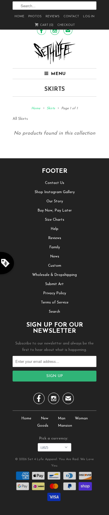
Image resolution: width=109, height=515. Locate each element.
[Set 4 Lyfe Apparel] (54, 51)
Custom (54, 266)
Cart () (46, 25)
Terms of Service (54, 302)
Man (61, 418)
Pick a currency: (54, 438)
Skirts (54, 89)
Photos (35, 16)
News (54, 256)
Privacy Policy (54, 293)
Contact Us (54, 183)
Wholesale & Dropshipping (54, 275)
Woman (81, 418)
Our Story (54, 201)
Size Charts (54, 220)
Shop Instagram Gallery (55, 192)
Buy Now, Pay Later (54, 210)
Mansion (65, 425)
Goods (42, 425)
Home (19, 16)
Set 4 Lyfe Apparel (42, 459)
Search (54, 312)
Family (54, 247)
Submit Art (54, 284)
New (44, 418)
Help (54, 229)
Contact (71, 16)
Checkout (66, 25)
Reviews (53, 16)
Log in (88, 16)
